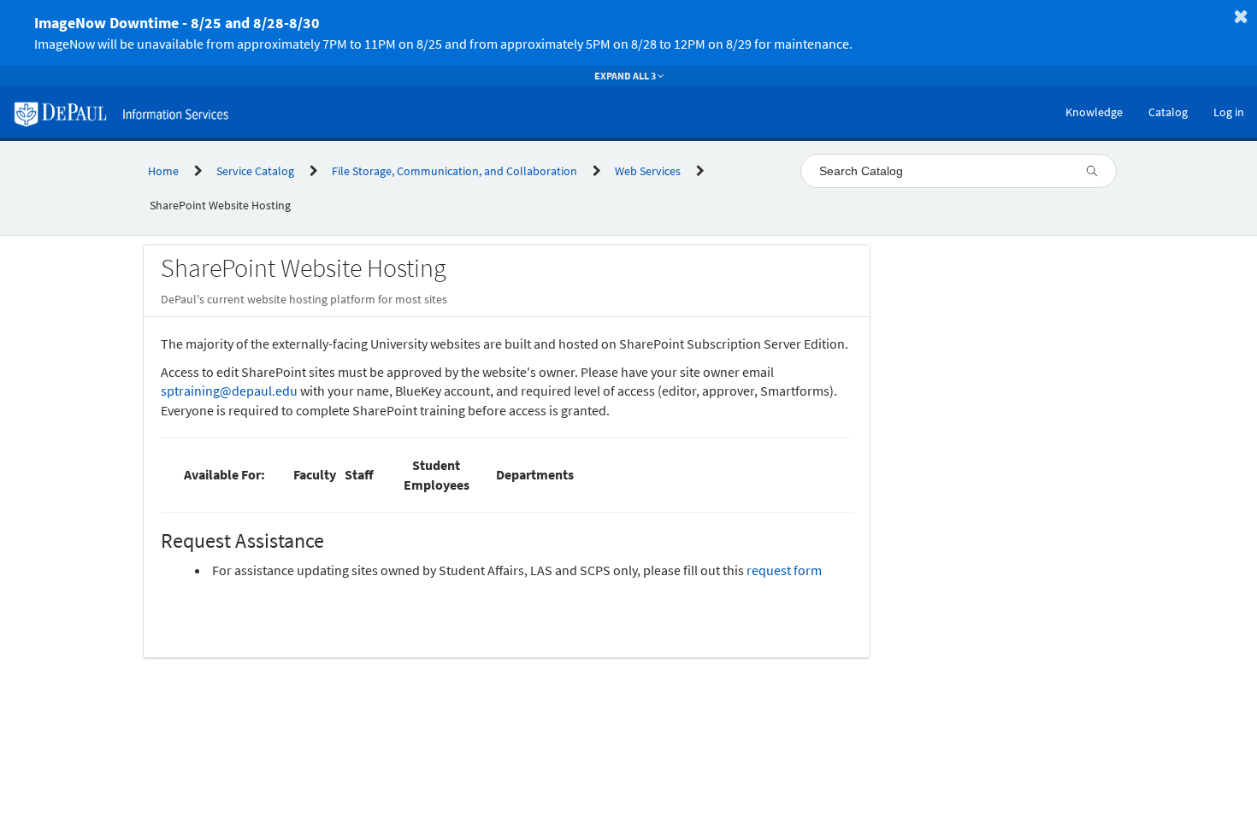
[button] (608, 33)
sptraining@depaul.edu (229, 390)
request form (784, 570)
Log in (1228, 112)
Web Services (648, 171)
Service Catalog (255, 171)
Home (163, 171)
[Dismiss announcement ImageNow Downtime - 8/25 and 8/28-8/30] (1240, 16)
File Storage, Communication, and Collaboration (454, 171)
